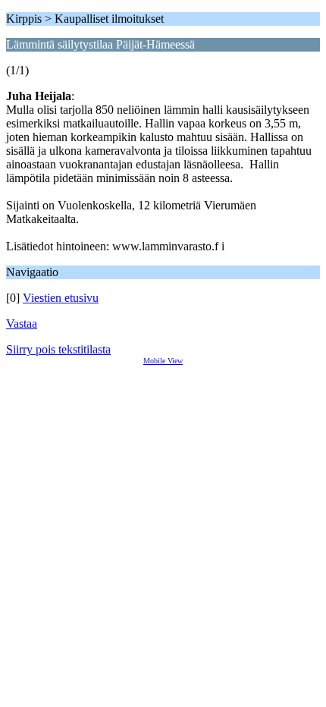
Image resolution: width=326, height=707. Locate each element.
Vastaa (21, 323)
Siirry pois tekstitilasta (58, 349)
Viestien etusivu (61, 297)
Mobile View (163, 361)
